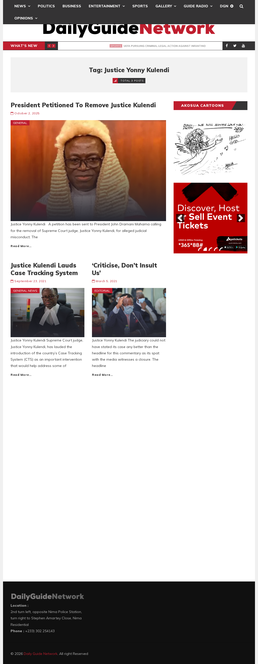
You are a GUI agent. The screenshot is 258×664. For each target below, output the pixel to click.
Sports (140, 6)
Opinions (23, 18)
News (20, 6)
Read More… (21, 246)
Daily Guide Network (40, 653)
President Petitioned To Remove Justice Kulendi (83, 105)
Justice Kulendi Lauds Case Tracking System (44, 269)
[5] (221, 249)
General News (25, 291)
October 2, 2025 (27, 113)
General (20, 123)
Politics (46, 6)
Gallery (163, 6)
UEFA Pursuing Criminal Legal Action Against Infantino (138, 46)
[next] (241, 218)
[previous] (180, 218)
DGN (224, 6)
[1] (200, 249)
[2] (205, 249)
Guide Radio (196, 6)
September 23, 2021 (30, 281)
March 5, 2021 (106, 281)
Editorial (102, 291)
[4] (215, 249)
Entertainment (104, 6)
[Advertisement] (211, 336)
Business (71, 6)
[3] (210, 249)
